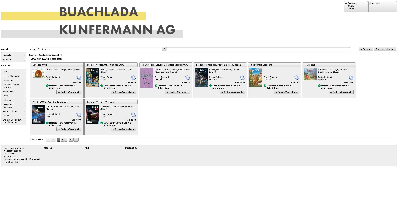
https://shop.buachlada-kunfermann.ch (22, 159)
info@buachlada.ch (13, 162)
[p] (71, 140)
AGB (87, 148)
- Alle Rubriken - (44, 49)
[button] (366, 49)
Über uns (48, 148)
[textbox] (258, 49)
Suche (32, 49)
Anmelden (376, 3)
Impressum (131, 148)
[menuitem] (14, 55)
